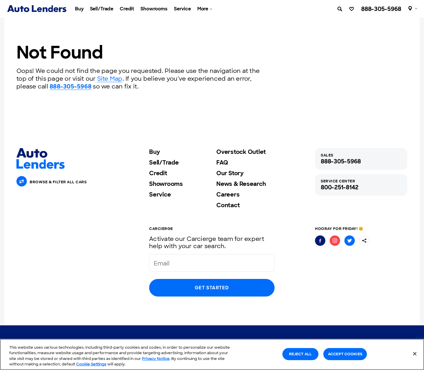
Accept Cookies (345, 354)
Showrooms (154, 9)
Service (182, 9)
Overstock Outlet (241, 152)
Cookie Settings (91, 364)
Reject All (300, 354)
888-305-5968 (381, 9)
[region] (212, 354)
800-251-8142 (340, 187)
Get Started (212, 288)
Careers (227, 194)
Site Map (110, 78)
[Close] (414, 353)
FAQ (222, 162)
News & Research (241, 184)
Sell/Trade (102, 9)
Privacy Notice (156, 358)
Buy (79, 9)
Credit (127, 9)
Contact (228, 205)
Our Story (230, 173)
